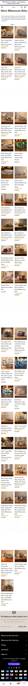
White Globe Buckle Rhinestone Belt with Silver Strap (21, 184)
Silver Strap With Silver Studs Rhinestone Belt (6, 42)
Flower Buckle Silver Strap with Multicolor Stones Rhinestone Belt (20, 481)
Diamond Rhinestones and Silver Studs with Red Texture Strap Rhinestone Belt (20, 72)
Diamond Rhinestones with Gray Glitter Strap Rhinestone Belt (8, 100)
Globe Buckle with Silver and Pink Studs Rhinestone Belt (20, 567)
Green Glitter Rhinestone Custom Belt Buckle (19, 156)
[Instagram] (14, 667)
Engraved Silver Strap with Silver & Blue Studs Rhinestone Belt (20, 43)
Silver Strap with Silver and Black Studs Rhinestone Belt (6, 156)
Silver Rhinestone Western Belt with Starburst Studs (20, 453)
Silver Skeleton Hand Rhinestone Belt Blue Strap (20, 235)
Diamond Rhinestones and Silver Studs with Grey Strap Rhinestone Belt (8, 539)
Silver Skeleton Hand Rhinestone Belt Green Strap (6, 235)
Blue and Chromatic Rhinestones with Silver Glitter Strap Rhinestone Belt (7, 568)
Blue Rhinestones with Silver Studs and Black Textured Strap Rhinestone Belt (20, 346)
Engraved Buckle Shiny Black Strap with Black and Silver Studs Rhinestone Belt (8, 317)
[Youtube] (16, 667)
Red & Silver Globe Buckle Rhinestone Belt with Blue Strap (7, 261)
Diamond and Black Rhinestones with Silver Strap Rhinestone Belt (7, 129)
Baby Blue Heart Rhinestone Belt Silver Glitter (6, 402)
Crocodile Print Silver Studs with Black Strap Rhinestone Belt (6, 345)
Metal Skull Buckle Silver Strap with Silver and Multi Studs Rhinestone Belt (7, 597)
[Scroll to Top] (25, 677)
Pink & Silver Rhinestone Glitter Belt (7, 287)
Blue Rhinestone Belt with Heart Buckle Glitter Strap (20, 374)
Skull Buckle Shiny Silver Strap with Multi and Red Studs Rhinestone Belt (7, 510)
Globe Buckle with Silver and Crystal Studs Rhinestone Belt (20, 129)
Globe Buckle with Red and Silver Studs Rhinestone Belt (20, 288)
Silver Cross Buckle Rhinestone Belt (21, 427)
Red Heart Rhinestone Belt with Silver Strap (6, 428)
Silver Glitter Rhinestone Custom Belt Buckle (5, 184)
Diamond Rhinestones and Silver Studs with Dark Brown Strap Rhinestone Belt (7, 72)
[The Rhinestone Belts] (14, 7)
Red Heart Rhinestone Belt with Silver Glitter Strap (20, 403)
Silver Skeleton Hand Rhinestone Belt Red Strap (6, 210)
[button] (25, 7)
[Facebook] (11, 667)
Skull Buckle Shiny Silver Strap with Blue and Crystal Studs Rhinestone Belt (20, 510)
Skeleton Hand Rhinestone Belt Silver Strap (20, 260)
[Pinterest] (9, 667)
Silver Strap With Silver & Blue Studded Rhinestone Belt (6, 454)
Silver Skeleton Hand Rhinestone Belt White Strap (20, 210)
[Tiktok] (19, 667)
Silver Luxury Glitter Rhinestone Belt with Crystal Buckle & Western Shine (7, 375)
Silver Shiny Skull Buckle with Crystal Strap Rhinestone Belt (6, 481)
